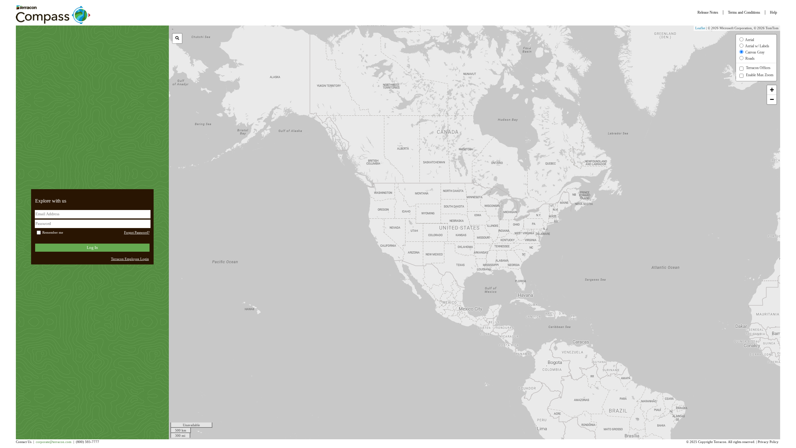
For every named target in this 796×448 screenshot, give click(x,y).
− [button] (772, 99)
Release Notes (707, 12)
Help (773, 12)
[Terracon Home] (53, 14)
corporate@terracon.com (54, 442)
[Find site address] (177, 38)
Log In (92, 247)
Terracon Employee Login (130, 259)
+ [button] (772, 90)
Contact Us (23, 442)
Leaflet (700, 28)
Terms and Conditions (744, 12)
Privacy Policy (768, 442)
